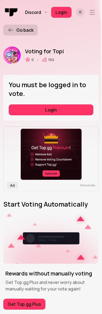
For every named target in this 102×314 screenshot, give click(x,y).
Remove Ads (87, 185)
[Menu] (93, 12)
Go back (24, 30)
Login (51, 110)
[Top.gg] (11, 12)
